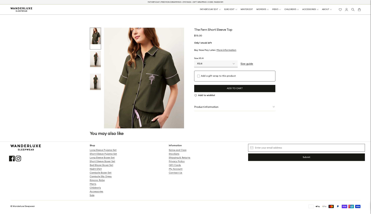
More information (226, 50)
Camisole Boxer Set (101, 173)
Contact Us (175, 173)
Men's (93, 184)
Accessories (96, 191)
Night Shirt (96, 169)
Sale (92, 195)
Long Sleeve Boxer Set (102, 157)
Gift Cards (175, 165)
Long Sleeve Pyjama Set (103, 150)
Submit (306, 157)
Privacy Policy (177, 161)
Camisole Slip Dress (101, 176)
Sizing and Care (177, 150)
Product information (206, 107)
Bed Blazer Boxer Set (101, 165)
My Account (176, 169)
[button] (95, 38)
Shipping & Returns (179, 157)
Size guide (247, 63)
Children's (95, 188)
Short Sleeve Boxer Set (102, 161)
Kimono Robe (97, 180)
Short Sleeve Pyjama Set (103, 154)
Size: (199, 58)
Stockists (174, 154)
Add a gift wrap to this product (218, 76)
